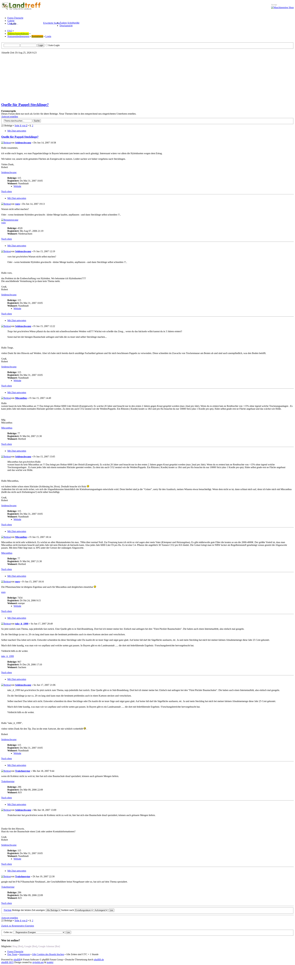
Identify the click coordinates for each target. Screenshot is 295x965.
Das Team (12, 954)
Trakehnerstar (22, 771)
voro (17, 204)
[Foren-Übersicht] (21, 10)
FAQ (9, 30)
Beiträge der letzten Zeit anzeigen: (29, 910)
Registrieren (37, 36)
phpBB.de (99, 959)
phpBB (17, 959)
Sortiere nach (68, 910)
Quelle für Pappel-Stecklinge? (25, 105)
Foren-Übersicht (15, 951)
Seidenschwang (23, 142)
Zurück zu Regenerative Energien (17, 925)
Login (48, 36)
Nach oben (6, 191)
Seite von (21, 125)
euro (17, 581)
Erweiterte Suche (51, 23)
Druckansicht (66, 25)
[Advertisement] (147, 78)
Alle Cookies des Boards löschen (48, 954)
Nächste (8, 910)
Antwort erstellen (9, 116)
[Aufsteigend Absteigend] (104, 910)
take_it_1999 (21, 623)
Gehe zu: (8, 932)
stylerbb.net (38, 962)
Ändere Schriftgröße (69, 23)
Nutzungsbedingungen (18, 36)
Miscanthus (21, 398)
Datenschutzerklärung (18, 33)
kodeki (50, 962)
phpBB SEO (7, 962)
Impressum (24, 954)
